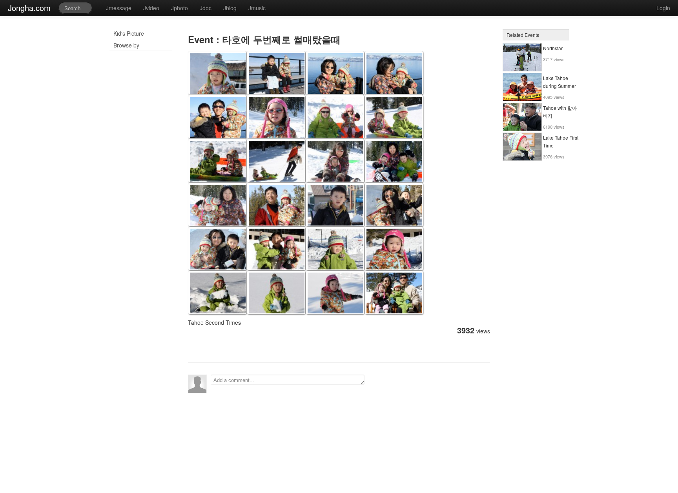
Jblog (230, 8)
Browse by (126, 45)
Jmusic (257, 8)
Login (663, 8)
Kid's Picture (128, 33)
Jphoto (179, 8)
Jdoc (205, 8)
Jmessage (118, 8)
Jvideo (151, 8)
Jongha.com (29, 7)
